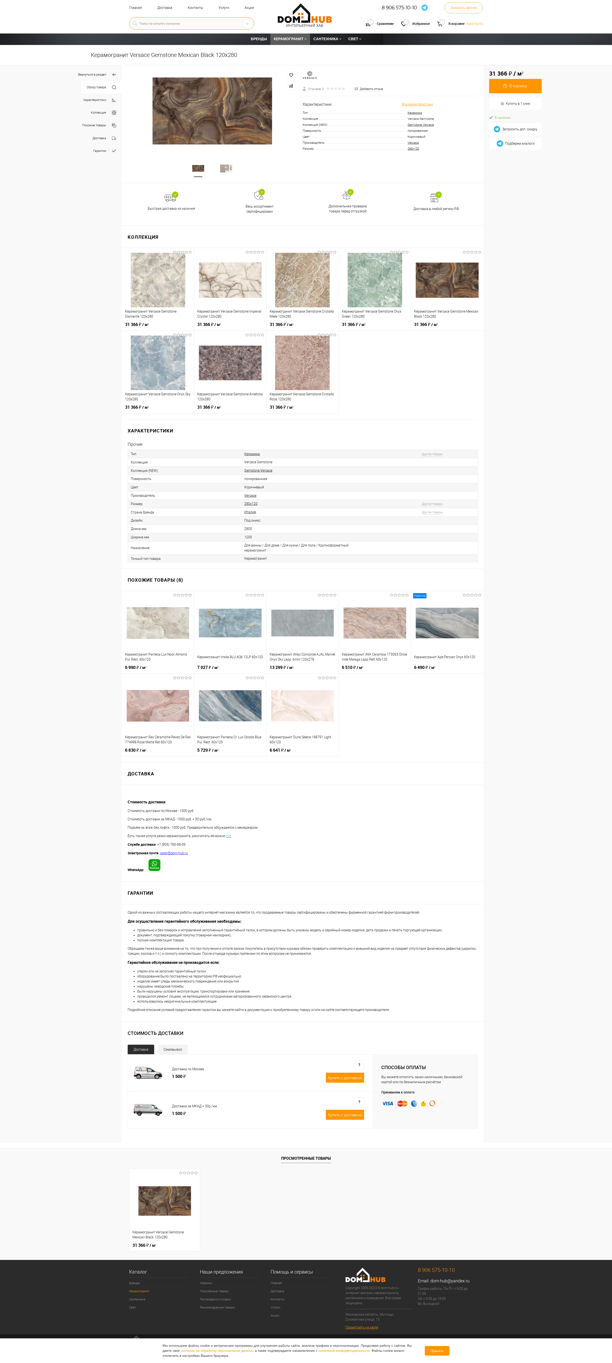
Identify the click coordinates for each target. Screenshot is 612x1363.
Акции (249, 8)
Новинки (206, 1283)
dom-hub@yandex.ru (450, 1280)
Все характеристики (417, 104)
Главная (135, 8)
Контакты (195, 8)
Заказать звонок (464, 8)
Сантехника (137, 1299)
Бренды (134, 1283)
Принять (437, 1351)
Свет (132, 1307)
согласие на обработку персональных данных (217, 1350)
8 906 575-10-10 (399, 7)
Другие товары (432, 454)
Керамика (415, 113)
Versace (413, 142)
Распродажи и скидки (215, 1299)
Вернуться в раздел (92, 74)
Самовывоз (173, 1049)
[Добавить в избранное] (291, 75)
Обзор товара (96, 87)
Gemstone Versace (421, 125)
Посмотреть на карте (361, 1327)
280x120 (413, 148)
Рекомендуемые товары (217, 1307)
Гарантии (99, 151)
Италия (250, 512)
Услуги (224, 8)
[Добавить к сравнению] (291, 86)
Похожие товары (94, 125)
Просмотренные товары (306, 1158)
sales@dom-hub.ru (174, 853)
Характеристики (94, 100)
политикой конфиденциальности (344, 1350)
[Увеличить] (212, 110)
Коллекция (98, 112)
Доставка (164, 8)
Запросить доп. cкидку (519, 129)
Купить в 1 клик (518, 103)
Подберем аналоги (520, 143)
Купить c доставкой (345, 1078)
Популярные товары (214, 1291)
